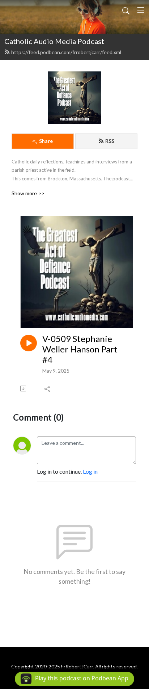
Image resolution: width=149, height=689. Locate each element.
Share (46, 141)
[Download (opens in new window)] (24, 388)
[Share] (48, 388)
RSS (109, 141)
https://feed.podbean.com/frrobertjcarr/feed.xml (66, 52)
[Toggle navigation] (140, 10)
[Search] (125, 10)
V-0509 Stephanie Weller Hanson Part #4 (80, 349)
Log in (90, 471)
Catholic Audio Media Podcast (54, 41)
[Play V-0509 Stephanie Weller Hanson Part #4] (28, 343)
